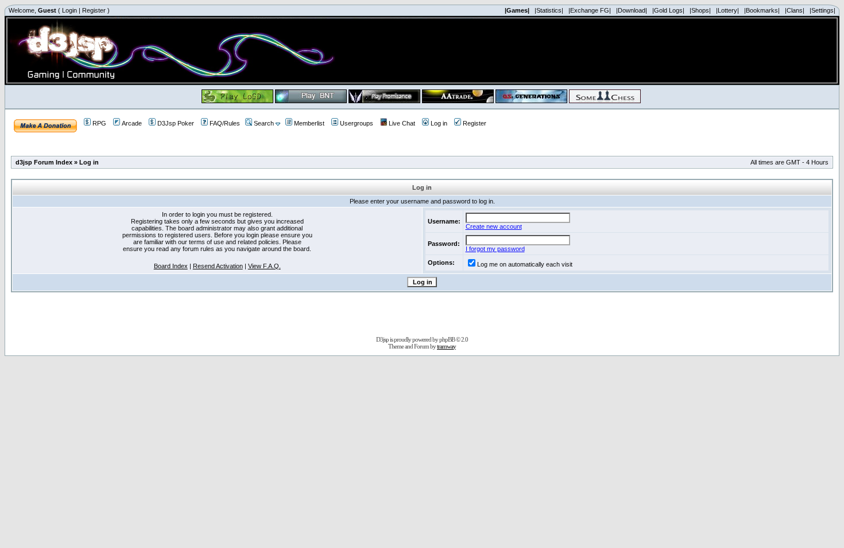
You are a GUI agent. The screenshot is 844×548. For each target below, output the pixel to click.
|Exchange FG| (589, 10)
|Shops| (700, 10)
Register (94, 10)
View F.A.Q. (264, 266)
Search (264, 123)
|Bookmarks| (762, 10)
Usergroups (356, 123)
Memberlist (309, 123)
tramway (446, 346)
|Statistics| (549, 10)
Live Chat (402, 123)
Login (69, 10)
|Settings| (822, 10)
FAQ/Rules (225, 123)
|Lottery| (727, 10)
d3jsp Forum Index (44, 162)
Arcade (132, 123)
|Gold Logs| (668, 10)
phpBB (447, 339)
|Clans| (794, 10)
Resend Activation (218, 266)
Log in (439, 123)
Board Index (171, 266)
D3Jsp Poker (175, 123)
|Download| (631, 10)
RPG (99, 123)
